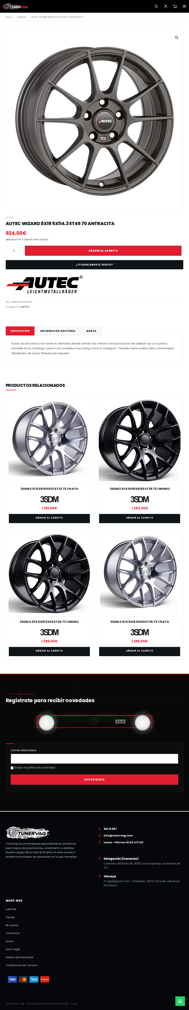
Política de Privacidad (19, 957)
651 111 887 (110, 829)
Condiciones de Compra (21, 965)
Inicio (9, 17)
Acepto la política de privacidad (34, 767)
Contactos (13, 933)
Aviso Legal (13, 949)
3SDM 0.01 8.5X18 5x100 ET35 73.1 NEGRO (140, 489)
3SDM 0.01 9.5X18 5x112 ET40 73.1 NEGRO (49, 622)
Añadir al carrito (103, 251)
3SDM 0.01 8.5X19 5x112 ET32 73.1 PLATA (49, 489)
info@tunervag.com (118, 835)
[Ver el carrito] (174, 6)
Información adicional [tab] (58, 330)
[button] (176, 37)
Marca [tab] (91, 330)
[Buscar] (156, 6)
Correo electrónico (24, 750)
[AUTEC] (44, 284)
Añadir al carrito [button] (49, 517)
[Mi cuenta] (165, 6)
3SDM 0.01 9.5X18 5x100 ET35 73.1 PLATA (139, 622)
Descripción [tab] (20, 330)
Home (9, 941)
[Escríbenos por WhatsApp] (180, 1001)
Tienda (10, 917)
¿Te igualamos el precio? (94, 264)
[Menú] (184, 6)
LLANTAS (21, 17)
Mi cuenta (12, 925)
